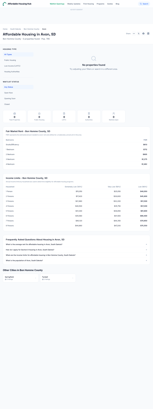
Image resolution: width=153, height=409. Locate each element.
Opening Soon (9, 98)
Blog (117, 4)
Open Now (8, 93)
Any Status (8, 87)
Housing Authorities (11, 72)
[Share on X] (139, 33)
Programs (100, 4)
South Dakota (15, 29)
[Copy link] (134, 33)
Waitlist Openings (57, 4)
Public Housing (10, 60)
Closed (7, 104)
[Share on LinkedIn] (148, 33)
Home (5, 29)
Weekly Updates (73, 4)
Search (145, 4)
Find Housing (88, 4)
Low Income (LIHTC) (12, 66)
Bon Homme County (31, 29)
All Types (8, 54)
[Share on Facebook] (143, 33)
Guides (110, 4)
